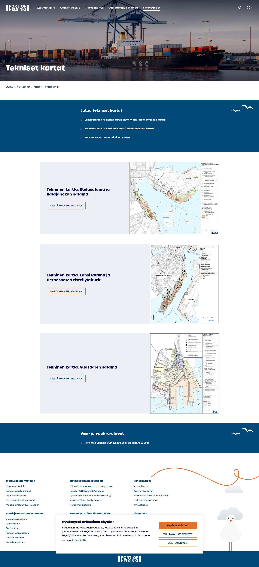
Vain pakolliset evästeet (177, 534)
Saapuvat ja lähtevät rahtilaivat (90, 513)
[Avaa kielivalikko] (250, 7)
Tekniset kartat (51, 87)
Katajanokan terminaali (18, 491)
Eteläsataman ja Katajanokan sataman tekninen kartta (119, 128)
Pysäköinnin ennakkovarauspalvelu (90, 495)
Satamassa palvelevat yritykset (151, 495)
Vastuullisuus (141, 486)
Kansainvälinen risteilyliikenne (85, 500)
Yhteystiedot (151, 7)
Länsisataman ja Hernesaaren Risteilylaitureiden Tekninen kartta (125, 119)
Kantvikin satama (15, 542)
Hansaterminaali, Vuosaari (20, 500)
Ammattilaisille (70, 7)
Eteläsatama (13, 528)
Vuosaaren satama (16, 519)
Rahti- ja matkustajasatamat (24, 513)
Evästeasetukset (178, 543)
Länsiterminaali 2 (15, 486)
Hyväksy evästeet (177, 525)
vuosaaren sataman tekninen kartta (107, 137)
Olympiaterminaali (16, 495)
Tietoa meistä (94, 7)
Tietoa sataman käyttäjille (86, 480)
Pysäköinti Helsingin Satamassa (87, 491)
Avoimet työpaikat (143, 491)
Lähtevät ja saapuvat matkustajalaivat (91, 486)
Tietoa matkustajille (80, 505)
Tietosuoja (140, 513)
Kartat (37, 87)
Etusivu (9, 87)
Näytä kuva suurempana (66, 205)
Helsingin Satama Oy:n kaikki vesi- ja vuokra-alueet (117, 442)
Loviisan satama (15, 537)
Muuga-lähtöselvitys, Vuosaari (22, 505)
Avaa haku (240, 8)
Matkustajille (46, 7)
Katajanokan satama (17, 533)
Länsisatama (13, 523)
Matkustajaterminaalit (20, 480)
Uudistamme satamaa (123, 7)
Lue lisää (80, 540)
